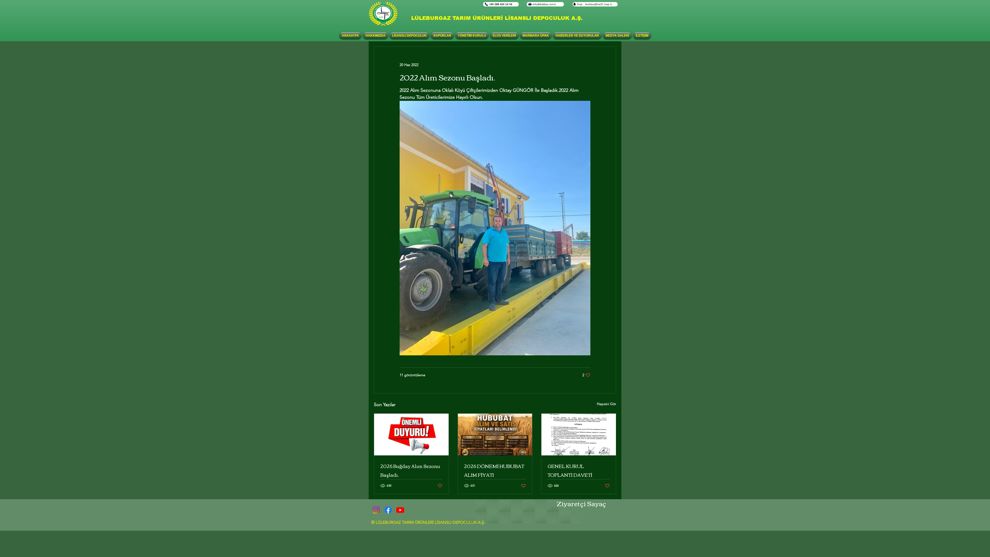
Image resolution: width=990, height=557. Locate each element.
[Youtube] (400, 510)
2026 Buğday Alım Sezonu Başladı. (410, 470)
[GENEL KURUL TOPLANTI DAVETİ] (578, 434)
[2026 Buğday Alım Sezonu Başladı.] (411, 434)
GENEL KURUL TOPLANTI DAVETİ (570, 470)
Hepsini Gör (606, 404)
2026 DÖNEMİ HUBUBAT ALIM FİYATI (494, 470)
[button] (409, 35)
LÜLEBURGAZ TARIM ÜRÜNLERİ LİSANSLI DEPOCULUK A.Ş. (497, 18)
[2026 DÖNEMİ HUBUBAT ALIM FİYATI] (495, 434)
